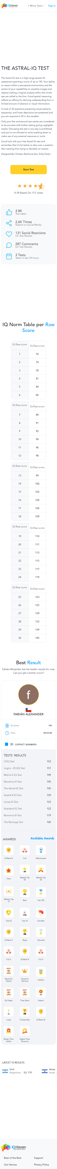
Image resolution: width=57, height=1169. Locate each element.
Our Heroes (10, 1164)
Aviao (52, 1069)
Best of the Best (12, 1158)
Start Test (28, 169)
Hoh (12, 1069)
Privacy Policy (41, 1164)
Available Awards (42, 838)
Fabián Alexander (28, 714)
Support (38, 1158)
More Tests (36, 5)
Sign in (52, 5)
